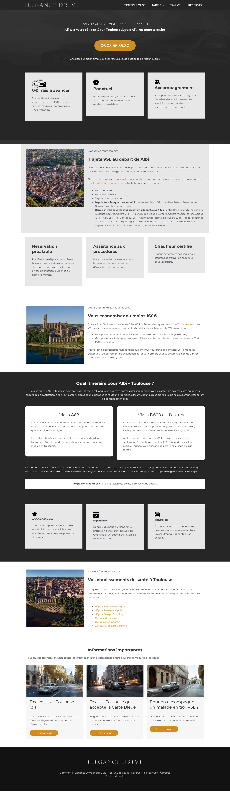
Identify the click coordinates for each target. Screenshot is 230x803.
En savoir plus (44, 732)
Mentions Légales (115, 776)
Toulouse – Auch (186, 324)
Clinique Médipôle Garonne (111, 625)
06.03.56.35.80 (115, 45)
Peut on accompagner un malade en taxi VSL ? (174, 704)
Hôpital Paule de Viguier (109, 610)
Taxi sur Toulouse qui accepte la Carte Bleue (113, 704)
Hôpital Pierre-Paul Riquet (110, 606)
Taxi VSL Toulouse (118, 772)
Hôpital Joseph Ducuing (109, 614)
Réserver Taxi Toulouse (144, 772)
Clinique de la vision (106, 617)
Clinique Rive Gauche (107, 621)
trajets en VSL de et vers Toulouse (107, 182)
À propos (165, 772)
